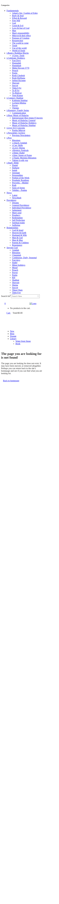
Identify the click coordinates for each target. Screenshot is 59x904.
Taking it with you (20, 160)
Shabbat (15, 280)
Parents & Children (20, 242)
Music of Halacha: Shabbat (24, 125)
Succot (15, 85)
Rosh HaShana (18, 78)
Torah (14, 45)
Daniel (15, 165)
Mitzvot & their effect (21, 35)
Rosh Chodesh (18, 75)
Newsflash (16, 198)
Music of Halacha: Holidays (24, 123)
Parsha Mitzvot (18, 130)
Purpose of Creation (20, 38)
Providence (11, 200)
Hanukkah (16, 65)
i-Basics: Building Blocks (18, 53)
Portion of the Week (20, 178)
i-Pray (9, 138)
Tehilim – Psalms (19, 190)
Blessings (16, 140)
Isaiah (14, 170)
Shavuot (15, 83)
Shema (15, 285)
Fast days (16, 260)
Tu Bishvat (17, 93)
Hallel (14, 262)
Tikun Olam (17, 290)
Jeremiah (16, 173)
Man (14, 30)
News (9, 193)
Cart (8, 313)
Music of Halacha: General (23, 120)
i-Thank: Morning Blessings (24, 158)
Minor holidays (18, 265)
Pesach (15, 70)
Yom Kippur (17, 95)
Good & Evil (17, 25)
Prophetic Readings (20, 180)
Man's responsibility (20, 33)
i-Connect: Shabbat (15, 98)
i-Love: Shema (18, 148)
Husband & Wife (19, 235)
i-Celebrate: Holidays (16, 58)
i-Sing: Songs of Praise (22, 155)
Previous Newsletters (21, 135)
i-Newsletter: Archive (16, 133)
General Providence (20, 205)
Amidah (15, 250)
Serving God (12, 247)
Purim (14, 73)
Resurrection (17, 40)
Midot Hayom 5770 (20, 68)
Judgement (16, 210)
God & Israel (17, 230)
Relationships (12, 227)
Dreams (15, 203)
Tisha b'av (16, 292)
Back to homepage (11, 381)
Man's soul (16, 213)
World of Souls (18, 50)
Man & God (17, 237)
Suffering (16, 225)
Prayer (15, 105)
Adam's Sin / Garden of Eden (25, 13)
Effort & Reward (19, 18)
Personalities (17, 175)
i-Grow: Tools (18, 55)
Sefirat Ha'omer (19, 80)
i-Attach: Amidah (19, 143)
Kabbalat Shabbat (19, 100)
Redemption (17, 218)
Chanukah (16, 255)
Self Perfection (18, 220)
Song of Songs (18, 188)
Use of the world (19, 48)
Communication (19, 113)
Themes (15, 108)
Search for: (6, 296)
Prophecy (16, 215)
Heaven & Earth (19, 232)
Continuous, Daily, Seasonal (24, 257)
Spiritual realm (18, 222)
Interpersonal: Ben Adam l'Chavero (27, 118)
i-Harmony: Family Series (18, 110)
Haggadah (16, 63)
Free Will (16, 20)
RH (13, 277)
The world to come (20, 43)
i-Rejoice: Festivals (20, 150)
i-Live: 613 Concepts (16, 128)
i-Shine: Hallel (18, 153)
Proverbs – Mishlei (20, 183)
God (14, 23)
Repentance (17, 245)
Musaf (15, 267)
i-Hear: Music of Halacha (18, 115)
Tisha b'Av (16, 88)
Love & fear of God (20, 28)
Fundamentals (13, 10)
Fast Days (16, 60)
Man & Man (17, 240)
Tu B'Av (15, 90)
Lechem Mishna (19, 103)
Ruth (14, 185)
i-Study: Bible (13, 163)
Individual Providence (21, 208)
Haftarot (15, 168)
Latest (14, 195)
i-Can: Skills (17, 145)
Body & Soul (18, 15)
